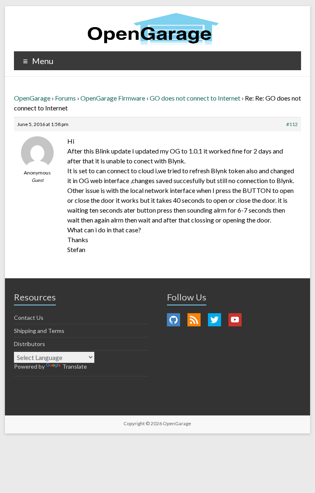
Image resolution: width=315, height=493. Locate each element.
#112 (292, 124)
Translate (74, 366)
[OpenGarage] (153, 29)
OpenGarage (32, 98)
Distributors (29, 343)
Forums (65, 98)
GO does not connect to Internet (195, 98)
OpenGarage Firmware (112, 98)
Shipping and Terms (39, 330)
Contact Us (28, 317)
